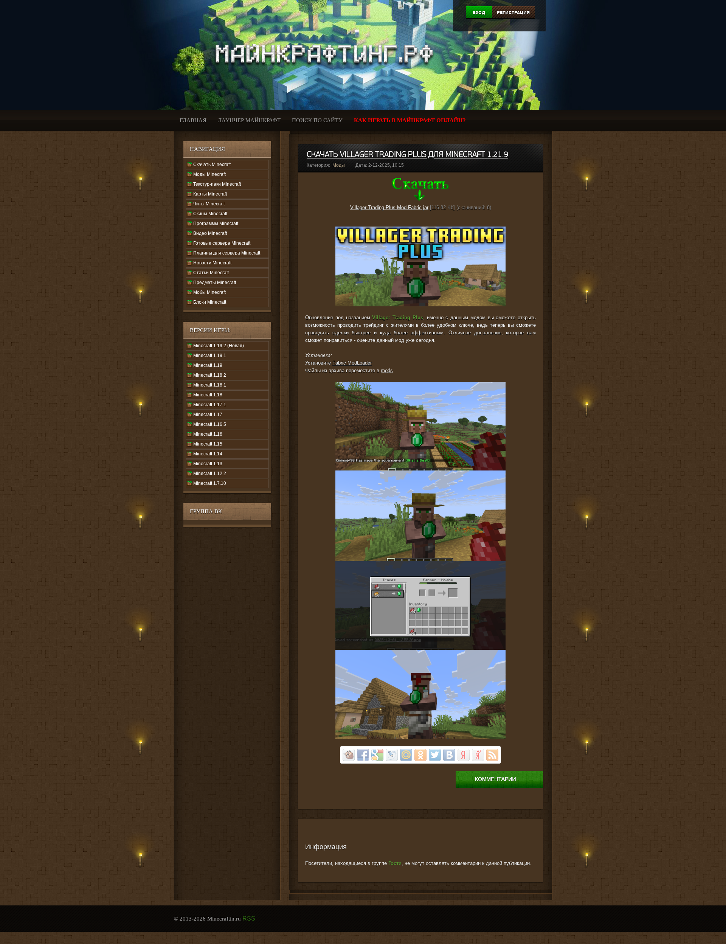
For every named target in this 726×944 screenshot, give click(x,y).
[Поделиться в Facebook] (363, 755)
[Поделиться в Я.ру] (478, 755)
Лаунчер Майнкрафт (249, 120)
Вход (479, 12)
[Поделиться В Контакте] (449, 755)
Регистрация (513, 12)
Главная (193, 120)
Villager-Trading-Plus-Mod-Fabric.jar (389, 207)
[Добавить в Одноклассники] (420, 755)
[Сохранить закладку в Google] (377, 755)
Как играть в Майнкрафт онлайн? (410, 120)
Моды (338, 165)
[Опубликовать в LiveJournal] (392, 755)
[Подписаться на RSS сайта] (492, 755)
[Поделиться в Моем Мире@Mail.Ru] (406, 755)
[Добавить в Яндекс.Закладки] (464, 755)
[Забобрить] (349, 755)
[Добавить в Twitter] (435, 755)
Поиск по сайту (317, 120)
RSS (248, 918)
